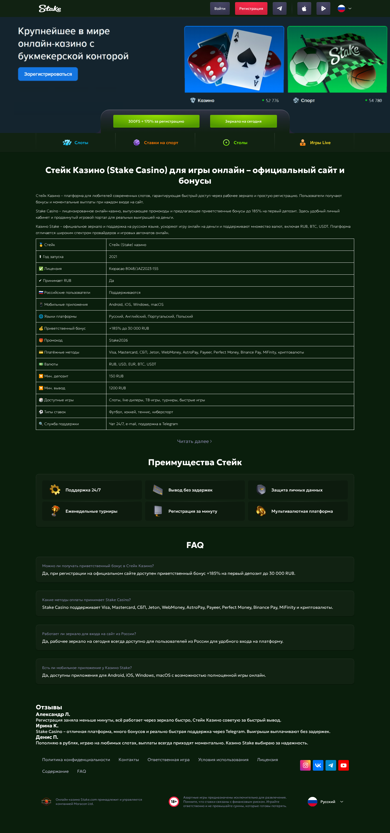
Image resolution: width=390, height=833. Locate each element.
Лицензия (267, 759)
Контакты (129, 759)
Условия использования (223, 759)
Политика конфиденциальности (76, 759)
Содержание (55, 771)
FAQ (81, 771)
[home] (49, 8)
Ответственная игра (169, 759)
